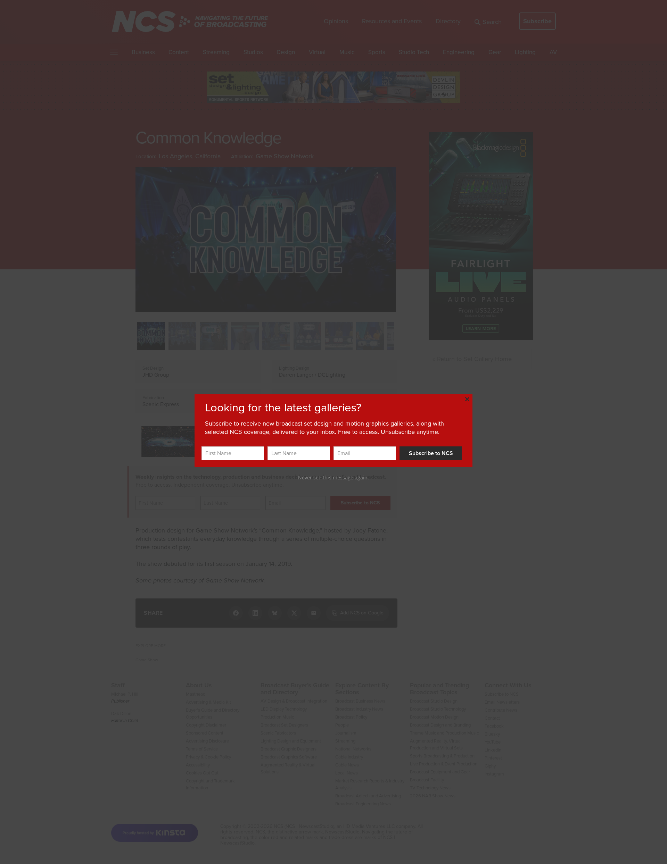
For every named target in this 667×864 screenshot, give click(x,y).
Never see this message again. (333, 477)
